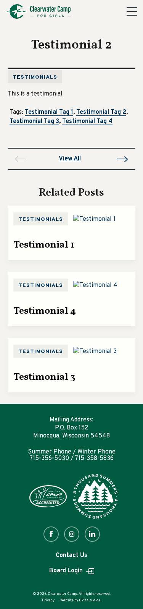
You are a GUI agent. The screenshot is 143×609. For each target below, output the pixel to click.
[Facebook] (51, 534)
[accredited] (48, 496)
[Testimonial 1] (94, 219)
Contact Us (71, 555)
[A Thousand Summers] (95, 496)
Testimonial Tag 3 (34, 121)
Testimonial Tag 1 (49, 112)
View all (70, 159)
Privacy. (48, 601)
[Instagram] (71, 534)
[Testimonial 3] (95, 351)
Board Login (66, 571)
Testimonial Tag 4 (87, 121)
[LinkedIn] (92, 534)
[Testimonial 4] (95, 285)
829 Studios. (90, 600)
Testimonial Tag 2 (101, 112)
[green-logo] (38, 11)
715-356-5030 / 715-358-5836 (71, 458)
